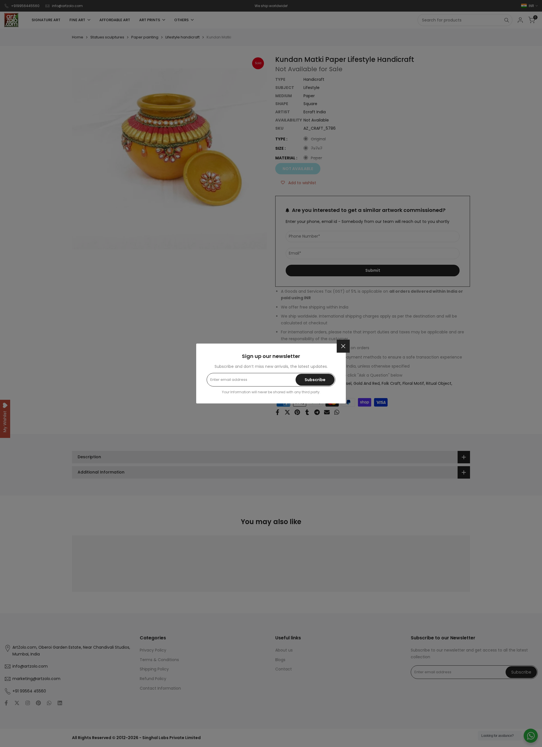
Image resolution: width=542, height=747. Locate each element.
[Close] (343, 346)
